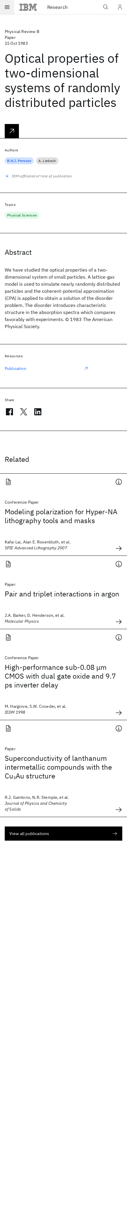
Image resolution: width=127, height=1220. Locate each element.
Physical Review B (22, 31)
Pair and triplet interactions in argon (62, 593)
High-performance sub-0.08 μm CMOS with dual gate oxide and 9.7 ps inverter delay (60, 676)
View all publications (29, 833)
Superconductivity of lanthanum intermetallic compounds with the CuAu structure (58, 767)
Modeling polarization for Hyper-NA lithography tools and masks (61, 516)
